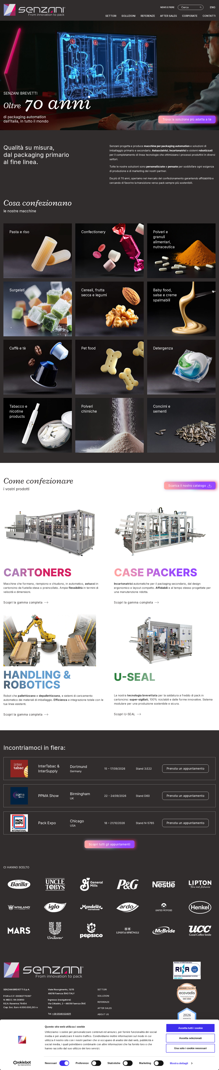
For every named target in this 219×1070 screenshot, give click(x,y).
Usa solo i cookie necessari (190, 1048)
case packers (155, 572)
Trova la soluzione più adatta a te (187, 119)
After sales (168, 15)
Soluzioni (128, 15)
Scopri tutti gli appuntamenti (109, 844)
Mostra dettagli (179, 1063)
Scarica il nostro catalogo (187, 485)
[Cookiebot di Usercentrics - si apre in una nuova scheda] (22, 1063)
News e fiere (167, 7)
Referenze (148, 15)
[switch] (96, 1063)
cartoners (37, 572)
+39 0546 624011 (61, 1013)
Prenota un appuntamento (185, 768)
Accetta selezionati (190, 1038)
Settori (110, 15)
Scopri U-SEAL (124, 714)
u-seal (134, 676)
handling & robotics (37, 679)
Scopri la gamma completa (22, 602)
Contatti (209, 15)
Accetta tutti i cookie (190, 1028)
